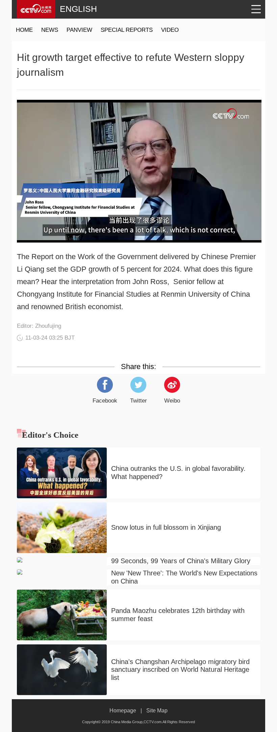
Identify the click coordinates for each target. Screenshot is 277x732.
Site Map (157, 710)
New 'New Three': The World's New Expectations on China (184, 577)
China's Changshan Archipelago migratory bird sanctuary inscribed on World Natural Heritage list (180, 669)
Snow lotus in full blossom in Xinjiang (166, 527)
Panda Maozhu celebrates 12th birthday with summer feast (178, 614)
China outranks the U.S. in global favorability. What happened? (178, 472)
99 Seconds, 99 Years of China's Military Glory (180, 561)
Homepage (122, 710)
